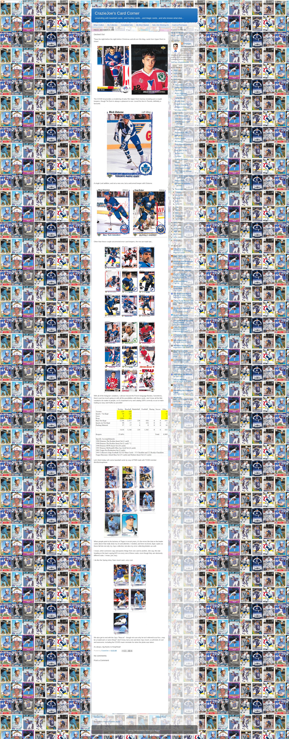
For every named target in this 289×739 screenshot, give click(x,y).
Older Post (161, 717)
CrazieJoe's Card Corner (117, 13)
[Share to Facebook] (129, 651)
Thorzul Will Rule (179, 380)
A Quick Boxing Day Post (183, 104)
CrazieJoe (187, 43)
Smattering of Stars (182, 132)
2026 (176, 70)
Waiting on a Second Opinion (182, 387)
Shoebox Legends (180, 351)
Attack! (177, 162)
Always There (180, 181)
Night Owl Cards (179, 256)
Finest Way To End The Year (185, 87)
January (178, 219)
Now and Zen (178, 385)
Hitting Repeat (180, 98)
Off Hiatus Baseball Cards (183, 345)
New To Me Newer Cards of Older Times (185, 177)
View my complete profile (180, 62)
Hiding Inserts (180, 126)
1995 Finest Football (182, 168)
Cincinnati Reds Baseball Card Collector (183, 321)
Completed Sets (127, 25)
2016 (176, 237)
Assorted (178, 156)
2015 (176, 240)
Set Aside (178, 90)
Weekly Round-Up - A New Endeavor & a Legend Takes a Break (183, 354)
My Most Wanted (142, 25)
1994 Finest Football (182, 119)
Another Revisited (181, 159)
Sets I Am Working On (160, 25)
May (177, 207)
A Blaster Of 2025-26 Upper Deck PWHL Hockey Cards (182, 296)
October (178, 192)
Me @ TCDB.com (177, 33)
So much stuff (178, 376)
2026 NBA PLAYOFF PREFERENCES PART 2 (181, 330)
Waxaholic (177, 397)
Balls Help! (178, 135)
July (177, 201)
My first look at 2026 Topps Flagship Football (182, 251)
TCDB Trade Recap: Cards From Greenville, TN (182, 277)
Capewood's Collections (182, 405)
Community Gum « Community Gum (180, 366)
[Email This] (123, 651)
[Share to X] (127, 651)
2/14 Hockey (177, 290)
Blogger (157, 730)
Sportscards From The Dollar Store (182, 287)
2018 (176, 231)
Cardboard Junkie (180, 328)
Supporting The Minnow (182, 374)
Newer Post (99, 717)
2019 (176, 228)
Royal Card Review (180, 315)
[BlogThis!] (125, 651)
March (177, 213)
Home (130, 717)
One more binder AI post (181, 324)
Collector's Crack (179, 335)
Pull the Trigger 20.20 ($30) (182, 381)
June (177, 204)
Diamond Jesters (179, 274)
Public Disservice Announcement (181, 94)
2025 (176, 73)
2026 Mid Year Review (180, 317)
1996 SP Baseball (181, 116)
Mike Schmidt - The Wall (181, 406)
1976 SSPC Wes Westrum (182, 270)
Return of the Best (181, 165)
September (179, 195)
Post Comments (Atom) (112, 722)
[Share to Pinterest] (131, 651)
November (179, 189)
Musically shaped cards (181, 263)
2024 (176, 76)
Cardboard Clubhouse (181, 360)
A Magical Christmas (182, 107)
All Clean (178, 141)
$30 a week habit (179, 340)
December (179, 85)
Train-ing (176, 283)
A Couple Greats (181, 110)
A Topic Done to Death (180, 312)
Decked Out (179, 113)
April (177, 210)
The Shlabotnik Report (182, 293)
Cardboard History (180, 281)
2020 (176, 225)
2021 (176, 222)
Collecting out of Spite (180, 337)
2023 (176, 79)
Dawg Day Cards (179, 249)
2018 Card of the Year (180, 394)
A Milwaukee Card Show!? (181, 347)
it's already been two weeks (182, 342)
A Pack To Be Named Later (183, 301)
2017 (176, 234)
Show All (193, 409)
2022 (176, 82)
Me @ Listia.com (177, 35)
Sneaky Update (180, 138)
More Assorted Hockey (183, 144)
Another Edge (180, 101)
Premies (178, 130)
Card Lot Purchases (179, 25)
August (178, 198)
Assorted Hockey (181, 147)
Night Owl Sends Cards (181, 362)
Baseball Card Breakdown (183, 261)
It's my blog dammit (179, 258)
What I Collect (99, 25)
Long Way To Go (181, 150)
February (178, 216)
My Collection (112, 25)
